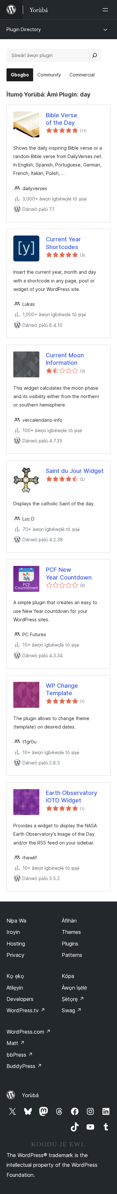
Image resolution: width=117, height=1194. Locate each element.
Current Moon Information (65, 359)
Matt (15, 1043)
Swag (72, 1010)
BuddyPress (24, 1066)
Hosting (15, 943)
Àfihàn (69, 920)
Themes (71, 932)
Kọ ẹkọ (15, 976)
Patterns (72, 955)
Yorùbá (30, 1095)
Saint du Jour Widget (75, 470)
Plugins (70, 943)
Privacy (15, 955)
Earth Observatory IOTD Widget (71, 796)
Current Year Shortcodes (63, 243)
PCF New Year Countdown (69, 573)
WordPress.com (28, 1031)
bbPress (19, 1054)
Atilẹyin (14, 987)
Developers (19, 999)
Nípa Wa (16, 920)
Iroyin (13, 932)
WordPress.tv (25, 1010)
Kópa (68, 976)
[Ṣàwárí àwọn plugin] (94, 55)
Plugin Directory (23, 29)
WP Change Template (62, 689)
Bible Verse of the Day (61, 119)
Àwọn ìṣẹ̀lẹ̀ (74, 987)
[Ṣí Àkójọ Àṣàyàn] (106, 9)
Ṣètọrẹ (73, 999)
